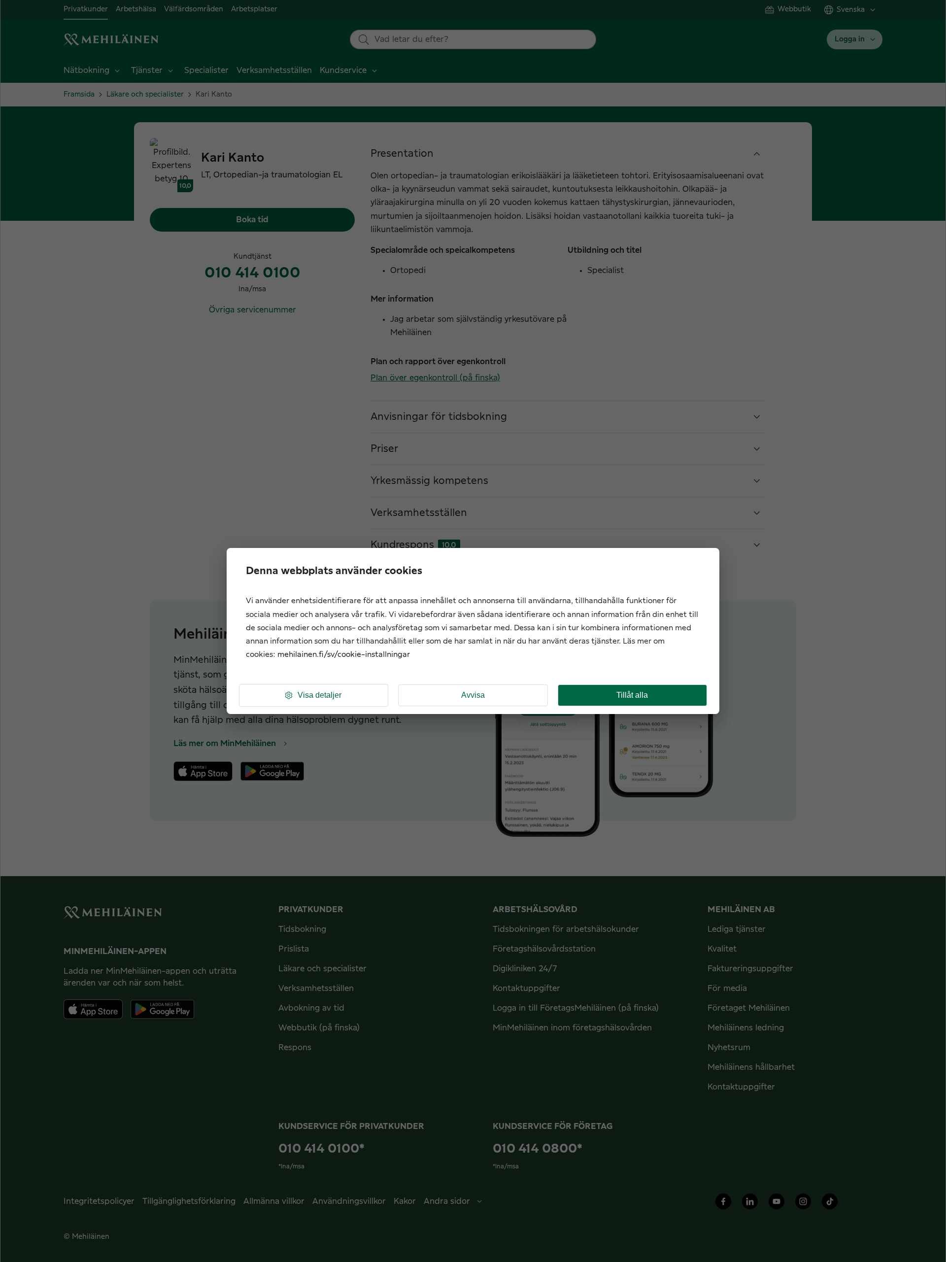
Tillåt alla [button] (632, 695)
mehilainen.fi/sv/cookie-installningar (343, 654)
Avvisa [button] (473, 695)
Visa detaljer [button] (319, 695)
